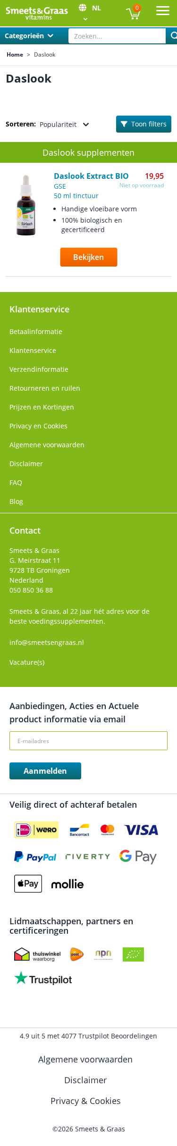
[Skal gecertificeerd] (133, 954)
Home (15, 55)
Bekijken (88, 257)
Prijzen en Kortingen (41, 406)
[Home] (36, 13)
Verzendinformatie (38, 369)
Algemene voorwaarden (46, 444)
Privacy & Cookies (87, 1100)
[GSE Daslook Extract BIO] (26, 225)
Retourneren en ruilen (44, 388)
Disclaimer (26, 463)
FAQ (15, 482)
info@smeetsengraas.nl (46, 642)
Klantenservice (32, 350)
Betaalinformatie (35, 331)
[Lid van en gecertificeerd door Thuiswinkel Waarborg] (37, 954)
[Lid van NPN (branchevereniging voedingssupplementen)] (103, 954)
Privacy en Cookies (38, 425)
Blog (16, 501)
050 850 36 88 (31, 590)
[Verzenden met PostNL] (77, 954)
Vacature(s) (26, 662)
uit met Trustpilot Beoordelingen (88, 1035)
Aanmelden (45, 771)
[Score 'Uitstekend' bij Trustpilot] (43, 978)
